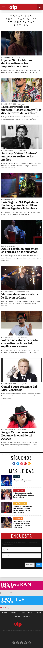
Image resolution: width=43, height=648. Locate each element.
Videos (30, 612)
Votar (38, 564)
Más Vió (38, 612)
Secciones (14, 612)
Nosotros (17, 616)
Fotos (23, 612)
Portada (4, 612)
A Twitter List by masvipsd (7, 608)
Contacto (26, 616)
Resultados (29, 564)
